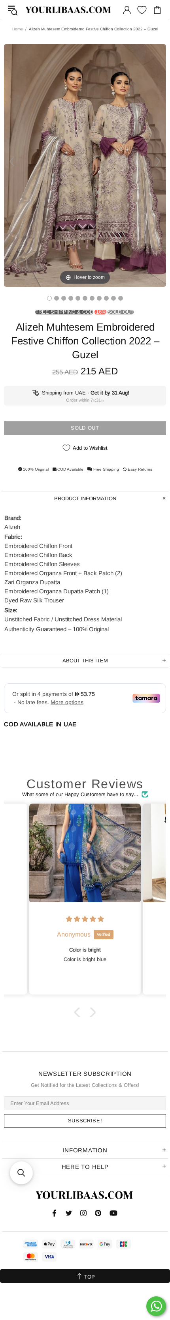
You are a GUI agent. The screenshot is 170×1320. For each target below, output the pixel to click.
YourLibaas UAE (68, 10)
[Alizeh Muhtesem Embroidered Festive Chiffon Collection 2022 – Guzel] (49, 298)
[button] (79, 1011)
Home (17, 29)
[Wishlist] (142, 10)
